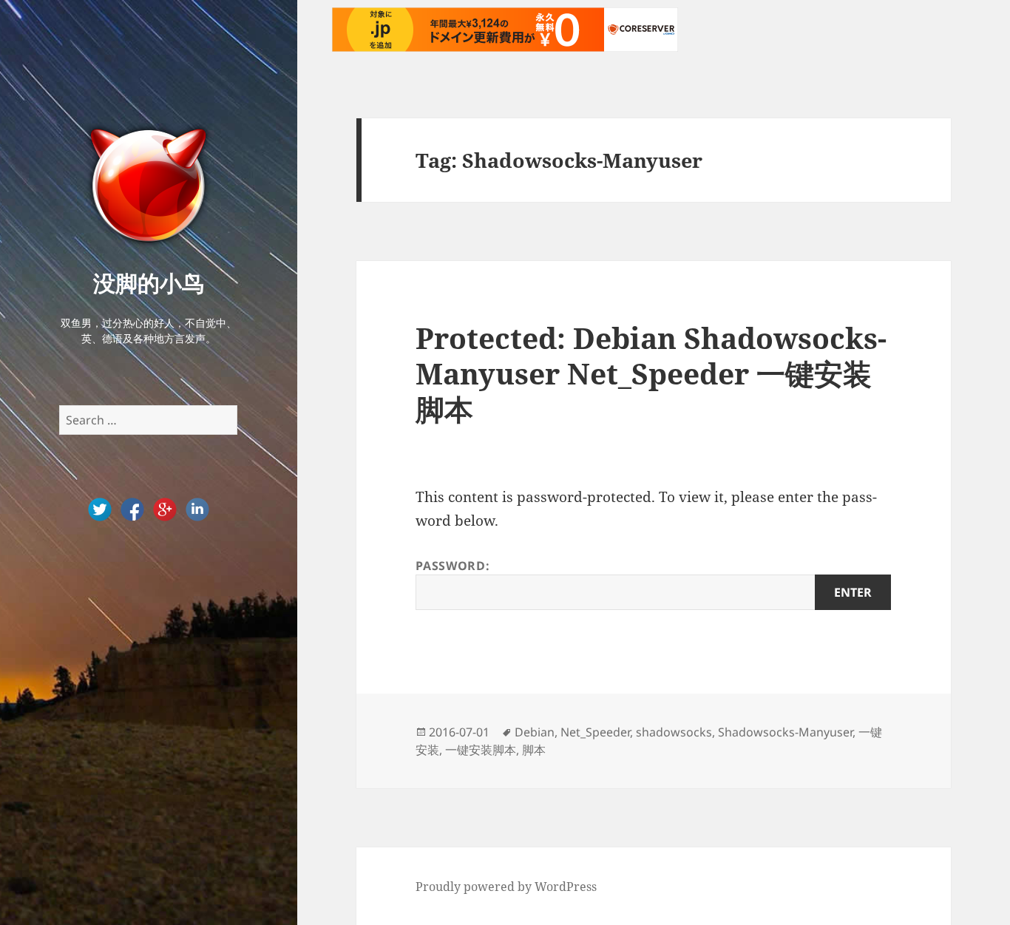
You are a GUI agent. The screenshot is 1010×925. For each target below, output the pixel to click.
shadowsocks (674, 732)
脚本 (534, 750)
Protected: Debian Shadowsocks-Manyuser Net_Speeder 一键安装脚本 (651, 373)
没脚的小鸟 (148, 283)
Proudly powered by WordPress (506, 886)
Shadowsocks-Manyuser (785, 732)
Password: (452, 566)
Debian (535, 732)
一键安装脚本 (480, 750)
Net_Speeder (595, 732)
